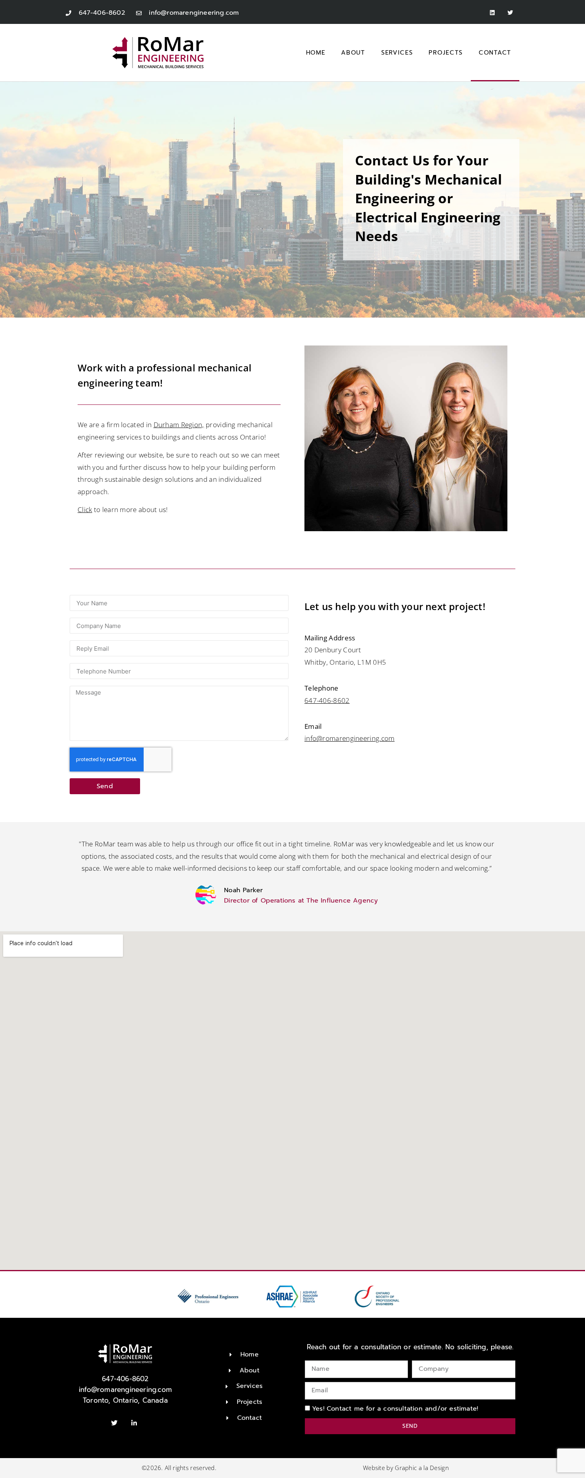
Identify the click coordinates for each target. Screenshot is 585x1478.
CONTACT (495, 52)
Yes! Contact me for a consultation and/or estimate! (395, 1408)
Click (85, 509)
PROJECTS (446, 52)
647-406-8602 (327, 700)
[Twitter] (510, 13)
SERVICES (397, 52)
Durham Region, (179, 424)
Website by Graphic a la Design (406, 1468)
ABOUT (353, 52)
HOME (316, 52)
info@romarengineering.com (349, 738)
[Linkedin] (492, 13)
